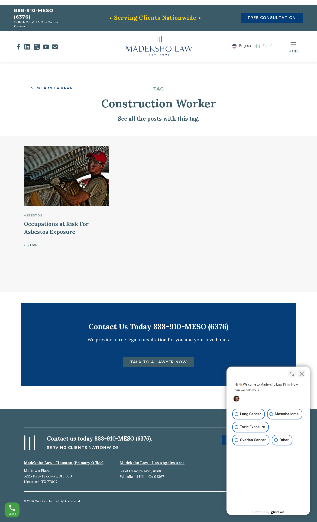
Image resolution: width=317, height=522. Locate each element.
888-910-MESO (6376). (123, 438)
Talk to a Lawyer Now (158, 362)
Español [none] (268, 46)
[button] (294, 46)
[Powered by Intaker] (278, 512)
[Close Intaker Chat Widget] (301, 373)
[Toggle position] (292, 373)
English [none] (245, 46)
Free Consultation (272, 18)
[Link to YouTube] (46, 47)
